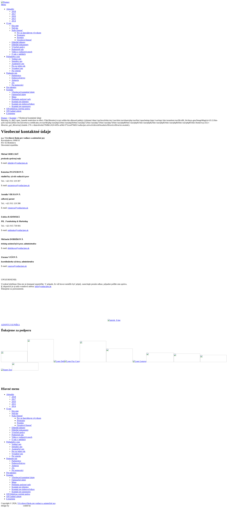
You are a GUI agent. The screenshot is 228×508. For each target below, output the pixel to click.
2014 (14, 21)
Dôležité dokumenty (20, 45)
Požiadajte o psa (13, 56)
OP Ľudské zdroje (13, 111)
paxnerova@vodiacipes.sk (19, 185)
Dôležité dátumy (18, 42)
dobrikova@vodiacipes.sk (18, 248)
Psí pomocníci (17, 85)
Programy (21, 35)
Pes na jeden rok (18, 66)
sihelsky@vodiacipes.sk (18, 163)
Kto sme (15, 26)
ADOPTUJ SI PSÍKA (10, 325)
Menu (3, 4)
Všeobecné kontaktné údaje (23, 92)
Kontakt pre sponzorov (21, 106)
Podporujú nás (18, 49)
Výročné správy (18, 47)
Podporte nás (11, 73)
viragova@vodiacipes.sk (18, 208)
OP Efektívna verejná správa (18, 109)
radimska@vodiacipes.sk (18, 230)
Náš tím (15, 28)
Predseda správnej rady (21, 99)
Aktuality (10, 9)
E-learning (10, 113)
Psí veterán (16, 71)
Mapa (14, 97)
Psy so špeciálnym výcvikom (29, 33)
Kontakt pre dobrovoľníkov (23, 104)
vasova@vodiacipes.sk (17, 266)
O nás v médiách (19, 54)
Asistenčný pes (18, 63)
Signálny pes (17, 61)
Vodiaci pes (16, 59)
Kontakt (9, 90)
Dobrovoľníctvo (18, 78)
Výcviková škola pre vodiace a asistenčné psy (36, 503)
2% (13, 82)
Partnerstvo (16, 75)
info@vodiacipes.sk (43, 286)
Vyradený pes (17, 68)
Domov (4, 118)
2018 (14, 11)
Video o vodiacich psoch (22, 52)
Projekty (20, 37)
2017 (14, 14)
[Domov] (5, 2)
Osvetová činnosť (24, 40)
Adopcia (15, 80)
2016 (14, 16)
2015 (14, 18)
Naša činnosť (17, 30)
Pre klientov (11, 87)
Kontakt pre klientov (20, 101)
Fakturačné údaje (19, 94)
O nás (8, 23)
